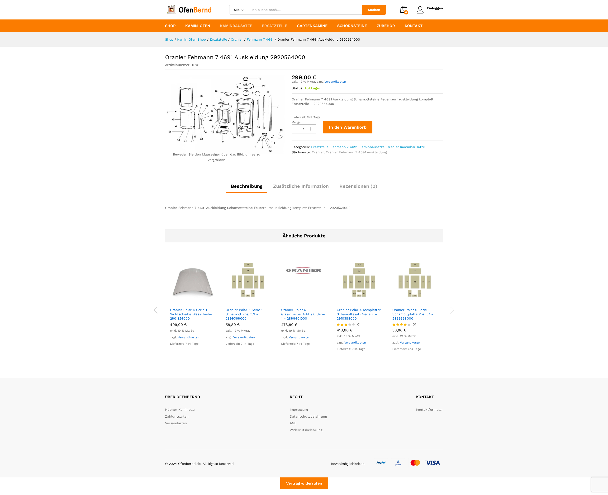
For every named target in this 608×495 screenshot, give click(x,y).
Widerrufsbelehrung (306, 430)
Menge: (296, 122)
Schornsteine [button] (352, 26)
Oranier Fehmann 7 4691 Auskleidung (356, 152)
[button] (187, 302)
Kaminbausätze (372, 147)
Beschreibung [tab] (246, 186)
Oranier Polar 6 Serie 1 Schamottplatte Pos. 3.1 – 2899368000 (412, 314)
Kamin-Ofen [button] (197, 26)
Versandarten (176, 423)
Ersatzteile (319, 147)
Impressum (299, 409)
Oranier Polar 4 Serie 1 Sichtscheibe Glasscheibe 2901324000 (191, 314)
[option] (193, 306)
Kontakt (414, 26)
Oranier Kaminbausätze (406, 147)
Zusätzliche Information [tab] (301, 186)
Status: (297, 88)
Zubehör (386, 26)
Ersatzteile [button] (274, 26)
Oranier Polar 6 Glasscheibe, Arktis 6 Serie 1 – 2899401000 (303, 314)
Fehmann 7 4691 (344, 147)
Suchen (374, 10)
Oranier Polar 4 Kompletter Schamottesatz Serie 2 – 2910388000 (359, 314)
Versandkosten (335, 81)
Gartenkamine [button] (312, 26)
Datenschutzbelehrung (308, 416)
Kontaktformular (429, 409)
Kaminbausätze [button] (236, 26)
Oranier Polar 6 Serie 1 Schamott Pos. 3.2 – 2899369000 (244, 314)
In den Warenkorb (347, 127)
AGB (293, 423)
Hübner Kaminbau (180, 409)
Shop (170, 26)
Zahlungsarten (177, 416)
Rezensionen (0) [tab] (358, 186)
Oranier (318, 152)
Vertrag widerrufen (304, 483)
